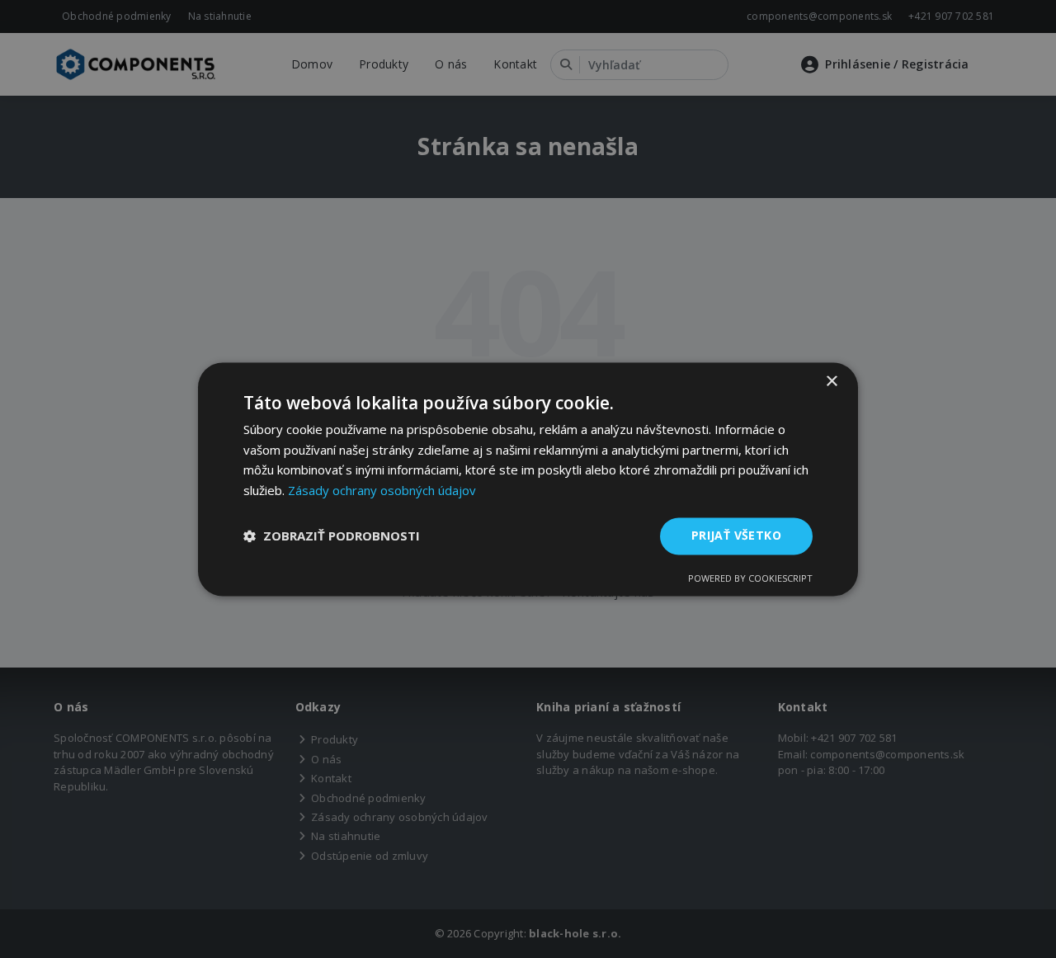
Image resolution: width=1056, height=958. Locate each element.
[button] (331, 536)
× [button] (831, 381)
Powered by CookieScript (750, 578)
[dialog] (528, 479)
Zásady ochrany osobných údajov (382, 491)
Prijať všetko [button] (736, 535)
